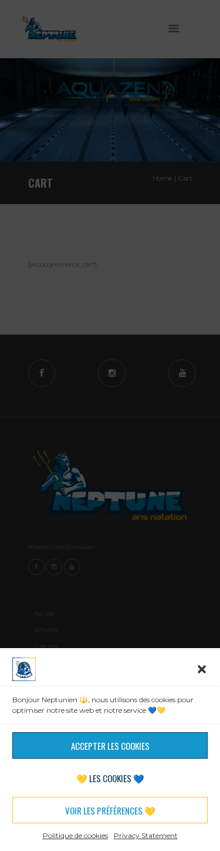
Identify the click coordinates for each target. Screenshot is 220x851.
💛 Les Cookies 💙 (110, 778)
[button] (202, 669)
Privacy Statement (146, 835)
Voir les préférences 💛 (110, 810)
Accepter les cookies (110, 745)
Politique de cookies (75, 835)
